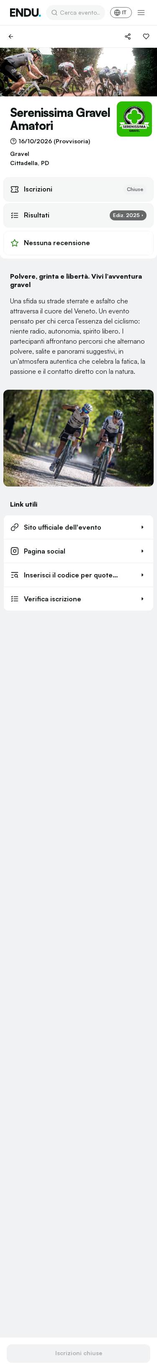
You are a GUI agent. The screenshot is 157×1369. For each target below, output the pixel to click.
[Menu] (141, 12)
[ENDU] (25, 12)
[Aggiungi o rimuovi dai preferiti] (146, 36)
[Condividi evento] (127, 36)
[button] (78, 527)
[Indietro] (10, 36)
